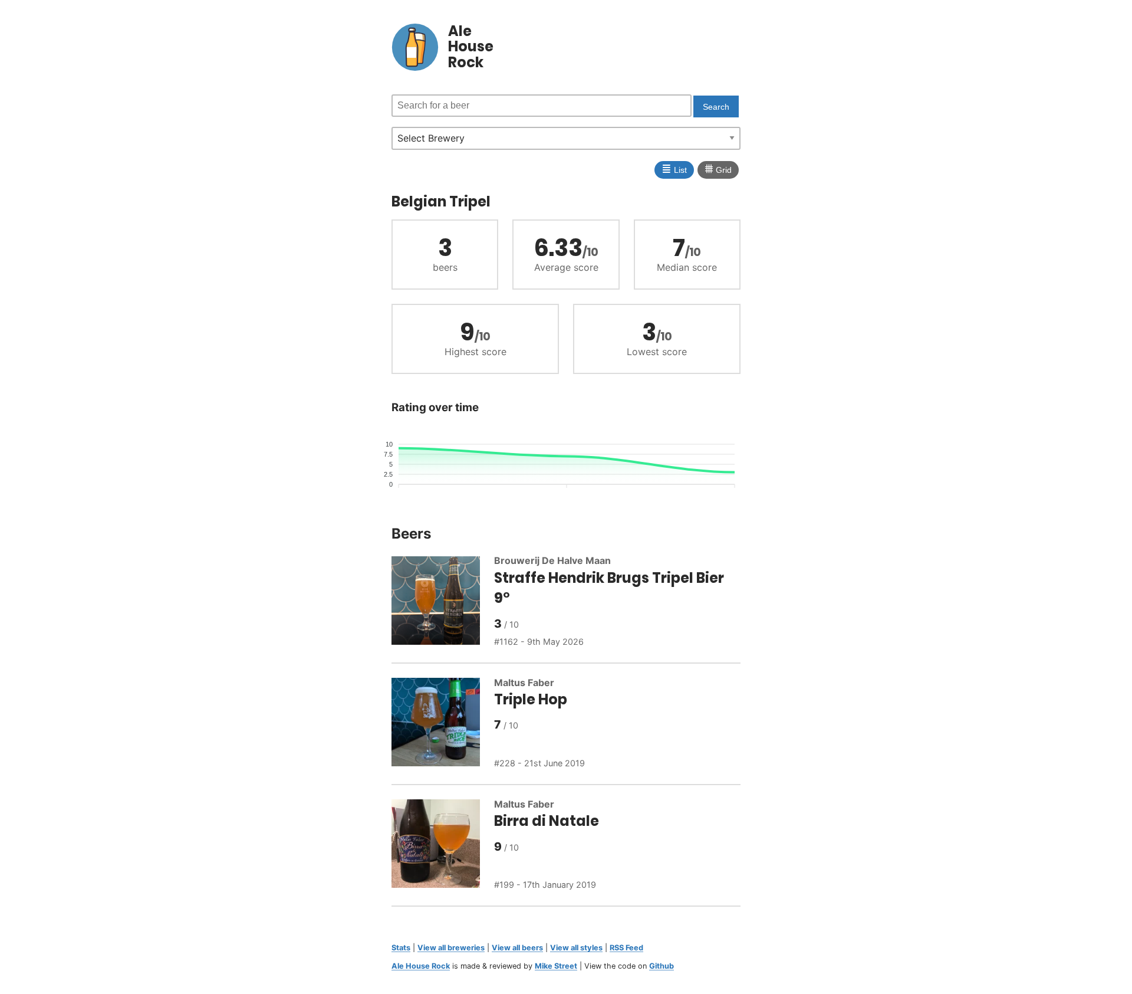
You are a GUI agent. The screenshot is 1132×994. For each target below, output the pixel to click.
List (674, 168)
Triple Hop (530, 699)
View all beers (517, 947)
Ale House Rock (420, 966)
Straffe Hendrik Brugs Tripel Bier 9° (609, 588)
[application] (566, 465)
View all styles (576, 947)
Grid (718, 168)
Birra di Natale (546, 821)
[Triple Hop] (442, 724)
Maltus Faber (524, 682)
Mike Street (556, 966)
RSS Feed (626, 947)
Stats (400, 947)
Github (661, 966)
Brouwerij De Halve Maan (552, 560)
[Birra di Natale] (442, 845)
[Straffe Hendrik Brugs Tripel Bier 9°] (442, 602)
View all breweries (451, 947)
